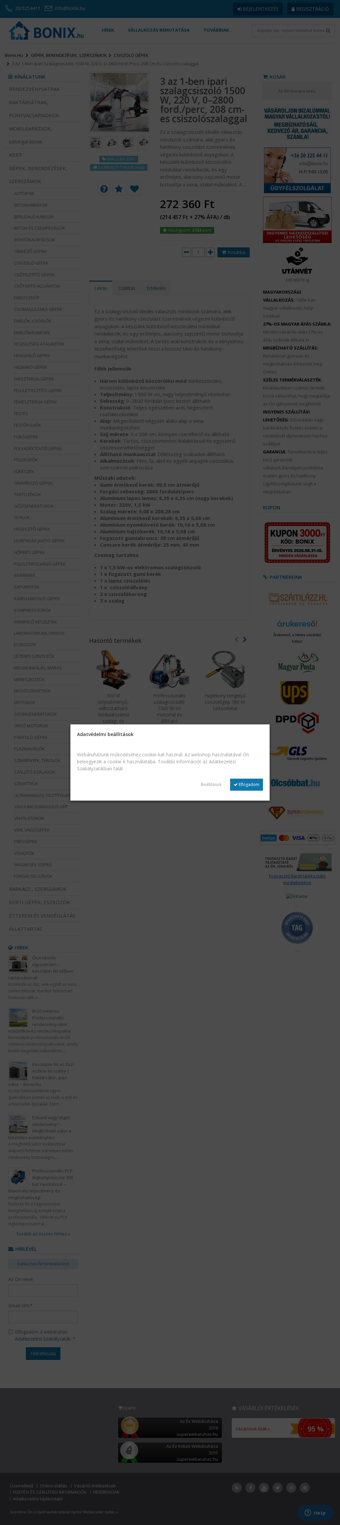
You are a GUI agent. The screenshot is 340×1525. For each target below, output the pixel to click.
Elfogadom (248, 784)
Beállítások (211, 784)
